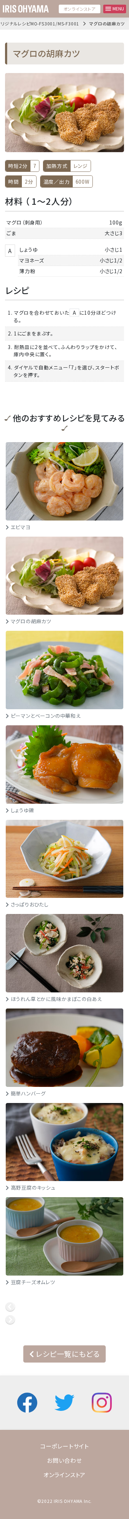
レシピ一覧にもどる (67, 1354)
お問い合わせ (64, 1460)
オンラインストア (79, 9)
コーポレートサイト (64, 1446)
